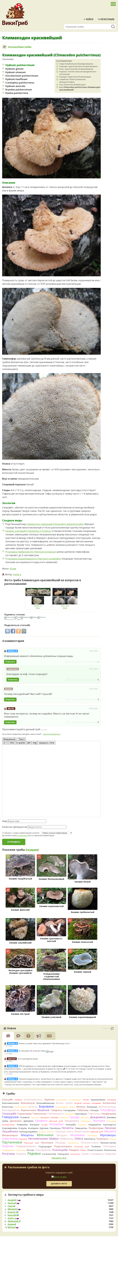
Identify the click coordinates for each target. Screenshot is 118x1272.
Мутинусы (92, 1135)
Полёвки (96, 1146)
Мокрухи (62, 1135)
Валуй (72, 1107)
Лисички (110, 1128)
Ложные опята (64, 1131)
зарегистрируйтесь (51, 734)
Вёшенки (43, 1110)
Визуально (9, 739)
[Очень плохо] (9, 617)
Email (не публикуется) (14, 827)
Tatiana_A (12, 651)
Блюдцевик (96, 1103)
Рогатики (8, 1154)
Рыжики (21, 1153)
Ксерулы (22, 1128)
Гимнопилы (39, 1113)
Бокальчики (109, 1103)
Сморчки (110, 1153)
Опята (79, 1138)
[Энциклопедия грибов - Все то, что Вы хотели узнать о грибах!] (15, 14)
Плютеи (7, 1146)
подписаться (22, 835)
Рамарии (74, 1150)
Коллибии (57, 1124)
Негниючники (38, 1138)
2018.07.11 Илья (38, 607)
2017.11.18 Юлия (65, 607)
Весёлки (80, 1106)
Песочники (47, 1142)
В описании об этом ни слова (32, 1050)
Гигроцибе (9, 1113)
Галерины (56, 1110)
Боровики (46, 1106)
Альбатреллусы (33, 1099)
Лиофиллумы (95, 1128)
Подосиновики (63, 1146)
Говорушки (10, 1117)
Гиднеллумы (24, 1113)
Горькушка (44, 1117)
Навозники (10, 1138)
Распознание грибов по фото (29, 1167)
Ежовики (32, 850)
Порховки (20, 1150)
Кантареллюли (8, 1124)
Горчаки (35, 1117)
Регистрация (107, 19)
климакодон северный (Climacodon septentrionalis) (54, 524)
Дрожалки (16, 1120)
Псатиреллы (43, 1150)
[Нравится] (72, 662)
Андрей (12, 1224)
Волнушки (92, 1106)
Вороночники (28, 1110)
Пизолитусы (73, 1142)
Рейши (83, 1150)
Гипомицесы (55, 1113)
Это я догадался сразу (28, 1058)
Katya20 (12, 1215)
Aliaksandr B (14, 1221)
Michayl (12, 1227)
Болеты (32, 1106)
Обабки (53, 1138)
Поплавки (109, 1146)
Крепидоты (109, 1124)
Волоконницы (107, 1106)
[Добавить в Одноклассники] (18, 631)
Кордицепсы (94, 1124)
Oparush (12, 1203)
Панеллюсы (89, 1138)
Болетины (7, 1106)
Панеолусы (102, 1138)
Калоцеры (111, 1121)
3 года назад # (93, 689)
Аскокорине (61, 1099)
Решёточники (95, 1150)
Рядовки (34, 1153)
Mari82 (11, 708)
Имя (4, 821)
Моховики (77, 1135)
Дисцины (85, 1117)
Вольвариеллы (11, 1110)
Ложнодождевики (28, 1131)
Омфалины (66, 1138)
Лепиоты (68, 1128)
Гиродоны (69, 1113)
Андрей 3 (13, 1200)
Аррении (49, 1099)
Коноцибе (71, 1124)
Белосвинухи (28, 1103)
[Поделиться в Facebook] (13, 631)
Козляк (44, 1124)
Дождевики (97, 1117)
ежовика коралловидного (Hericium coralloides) (34, 558)
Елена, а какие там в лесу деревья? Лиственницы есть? (44, 1043)
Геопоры (94, 1110)
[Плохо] (18, 617)
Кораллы (82, 1124)
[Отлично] (41, 617)
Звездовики (71, 1120)
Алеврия (18, 1100)
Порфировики (8, 1150)
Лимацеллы (81, 1128)
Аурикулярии (98, 1099)
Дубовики (28, 1121)
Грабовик (54, 1117)
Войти (89, 19)
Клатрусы (34, 1124)
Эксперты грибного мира (26, 1195)
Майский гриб (97, 1132)
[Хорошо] (34, 617)
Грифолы (64, 1117)
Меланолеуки (10, 1135)
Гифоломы (94, 1113)
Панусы (112, 1139)
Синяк (85, 1153)
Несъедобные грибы (19, 47)
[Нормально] (25, 617)
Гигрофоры (108, 1110)
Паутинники (12, 1142)
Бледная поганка (82, 1103)
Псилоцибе (60, 1150)
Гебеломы (82, 1110)
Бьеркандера (61, 1107)
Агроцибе (7, 1099)
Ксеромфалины (9, 1128)
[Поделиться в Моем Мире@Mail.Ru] (24, 631)
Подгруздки (45, 1146)
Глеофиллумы (108, 1113)
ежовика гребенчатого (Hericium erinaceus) (31, 551)
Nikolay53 (13, 1209)
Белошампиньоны (45, 1103)
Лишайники (10, 1131)
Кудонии (44, 1128)
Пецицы (60, 1142)
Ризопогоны (110, 1150)
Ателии (86, 1100)
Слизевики (97, 1153)
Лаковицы (55, 1128)
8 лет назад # (93, 669)
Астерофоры (75, 1099)
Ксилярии (33, 1128)
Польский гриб (81, 1146)
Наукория (23, 1139)
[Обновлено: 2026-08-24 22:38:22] (112, 1028)
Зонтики (99, 1121)
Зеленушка (86, 1121)
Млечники (45, 1135)
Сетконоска (75, 1154)
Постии (30, 1150)
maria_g (17, 574)
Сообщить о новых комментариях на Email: (20, 833)
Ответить (10, 662)
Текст (21, 739)
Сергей (11, 1206)
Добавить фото (59, 1183)
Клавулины (22, 1124)
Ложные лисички (46, 1131)
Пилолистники (89, 1142)
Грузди (74, 1117)
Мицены (27, 1135)
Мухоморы (108, 1135)
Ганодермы (69, 1110)
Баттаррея (111, 1100)
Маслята (110, 1131)
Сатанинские (49, 1153)
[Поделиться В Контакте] (7, 631)
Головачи (24, 1117)
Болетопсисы (21, 1107)
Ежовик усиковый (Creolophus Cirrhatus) (28, 531)
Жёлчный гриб (56, 1121)
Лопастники (82, 1131)
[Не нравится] (87, 662)
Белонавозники (10, 1103)
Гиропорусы (81, 1113)
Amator (12, 1212)
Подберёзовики (26, 1146)
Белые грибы (64, 1103)
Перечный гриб (31, 1143)
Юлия (13, 568)
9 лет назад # (94, 651)
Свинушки (63, 1153)
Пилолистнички (108, 1142)
